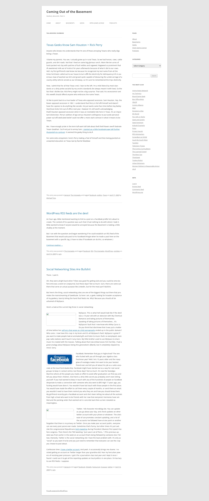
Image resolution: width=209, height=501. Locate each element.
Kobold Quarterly (138, 125)
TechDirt (135, 143)
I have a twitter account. (70, 449)
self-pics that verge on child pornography (78, 330)
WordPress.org (137, 192)
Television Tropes (138, 146)
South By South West (140, 140)
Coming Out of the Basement (69, 11)
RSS (92, 251)
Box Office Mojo (138, 99)
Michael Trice (51, 198)
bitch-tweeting (81, 429)
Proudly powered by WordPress (56, 491)
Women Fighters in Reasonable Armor (146, 166)
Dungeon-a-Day (138, 111)
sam (59, 254)
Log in (134, 184)
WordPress (109, 251)
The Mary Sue (137, 154)
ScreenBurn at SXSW (139, 137)
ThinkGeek (136, 157)
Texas (105, 195)
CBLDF (134, 102)
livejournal (96, 467)
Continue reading (54, 245)
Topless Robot (137, 160)
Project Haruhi (137, 131)
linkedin (89, 467)
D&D (134, 108)
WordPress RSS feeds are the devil (67, 213)
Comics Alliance (137, 105)
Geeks (82, 23)
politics (99, 195)
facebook (93, 195)
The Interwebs (76, 195)
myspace (104, 467)
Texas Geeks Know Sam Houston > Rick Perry (74, 45)
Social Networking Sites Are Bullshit (68, 269)
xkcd (134, 169)
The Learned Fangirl (139, 152)
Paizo (134, 128)
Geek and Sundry (138, 120)
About (58, 23)
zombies (117, 251)
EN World (135, 114)
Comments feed (138, 189)
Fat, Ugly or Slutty (138, 117)
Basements (70, 23)
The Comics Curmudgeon (141, 149)
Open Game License (97, 23)
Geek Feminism (137, 122)
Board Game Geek (138, 96)
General (67, 195)
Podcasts (113, 23)
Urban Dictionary (138, 163)
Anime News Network (140, 91)
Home (48, 23)
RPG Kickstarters (138, 134)
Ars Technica (136, 93)
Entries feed (136, 186)
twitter (110, 467)
